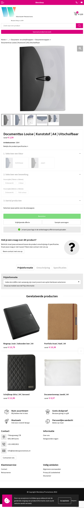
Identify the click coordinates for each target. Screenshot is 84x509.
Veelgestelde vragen (50, 439)
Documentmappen (42, 39)
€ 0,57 (49, 398)
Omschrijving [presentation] (43, 267)
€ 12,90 (9, 398)
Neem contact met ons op (12, 251)
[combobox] (38, 25)
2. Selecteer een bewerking (15, 174)
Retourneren (6, 472)
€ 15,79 (9, 347)
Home (3, 39)
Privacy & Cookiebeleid (51, 472)
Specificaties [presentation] (59, 267)
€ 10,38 (50, 347)
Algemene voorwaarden (52, 469)
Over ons (46, 435)
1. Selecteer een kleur (13, 153)
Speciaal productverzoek (42, 32)
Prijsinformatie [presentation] (25, 267)
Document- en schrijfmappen (22, 39)
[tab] (25, 267)
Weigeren (74, 500)
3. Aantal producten (12, 200)
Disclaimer (47, 476)
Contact (4, 469)
